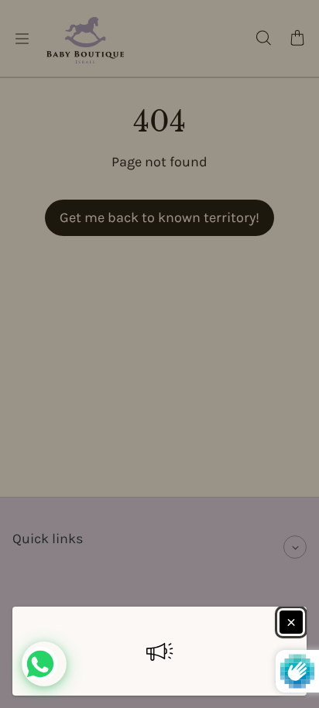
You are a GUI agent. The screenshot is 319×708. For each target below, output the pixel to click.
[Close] (291, 622)
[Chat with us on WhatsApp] (44, 663)
